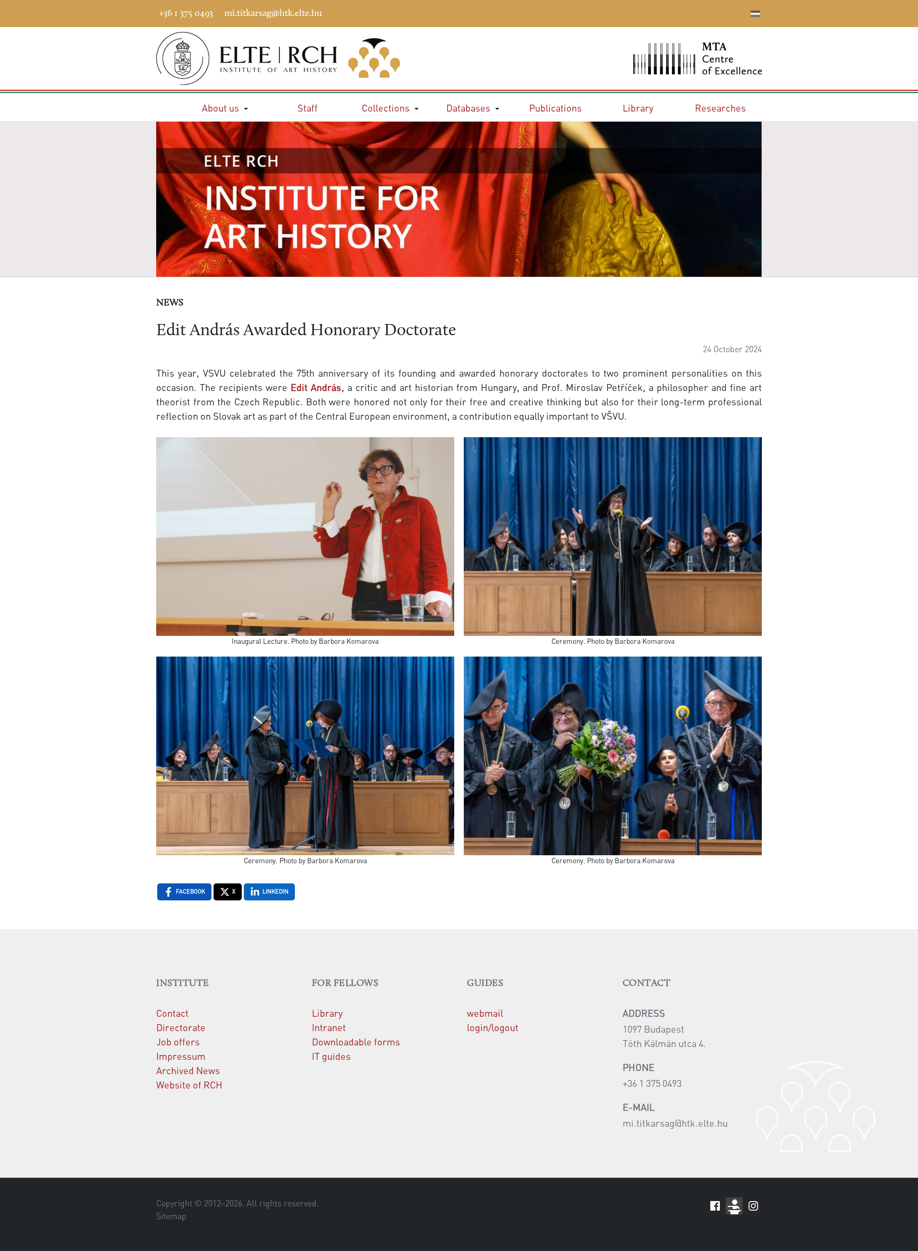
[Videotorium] (676, 11)
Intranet (329, 1027)
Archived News (188, 1070)
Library (327, 1013)
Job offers (178, 1041)
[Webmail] (740, 11)
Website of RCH (189, 1084)
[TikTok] (724, 11)
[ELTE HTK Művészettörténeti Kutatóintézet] (303, 58)
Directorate (181, 1027)
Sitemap (171, 1216)
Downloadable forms (356, 1041)
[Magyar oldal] (755, 15)
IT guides (331, 1056)
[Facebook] (660, 11)
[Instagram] (708, 11)
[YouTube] (692, 11)
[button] (225, 108)
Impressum (181, 1056)
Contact (172, 1013)
